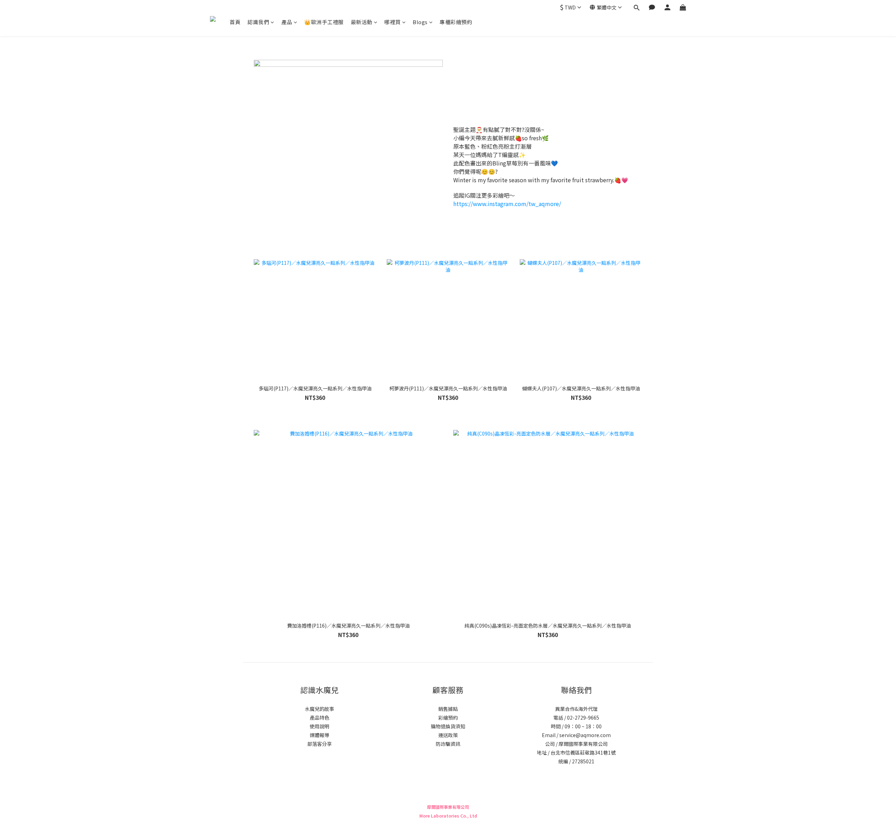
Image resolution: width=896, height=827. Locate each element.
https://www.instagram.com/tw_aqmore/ (507, 203)
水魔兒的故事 (319, 708)
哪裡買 (392, 22)
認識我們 (258, 22)
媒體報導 (319, 734)
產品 (286, 22)
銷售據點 (448, 708)
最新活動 (361, 22)
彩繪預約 (448, 717)
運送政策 (448, 734)
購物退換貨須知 (448, 726)
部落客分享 (319, 743)
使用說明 (319, 726)
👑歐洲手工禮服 (324, 22)
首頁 (235, 22)
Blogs (420, 22)
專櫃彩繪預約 (456, 22)
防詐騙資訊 (448, 743)
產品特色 (319, 717)
